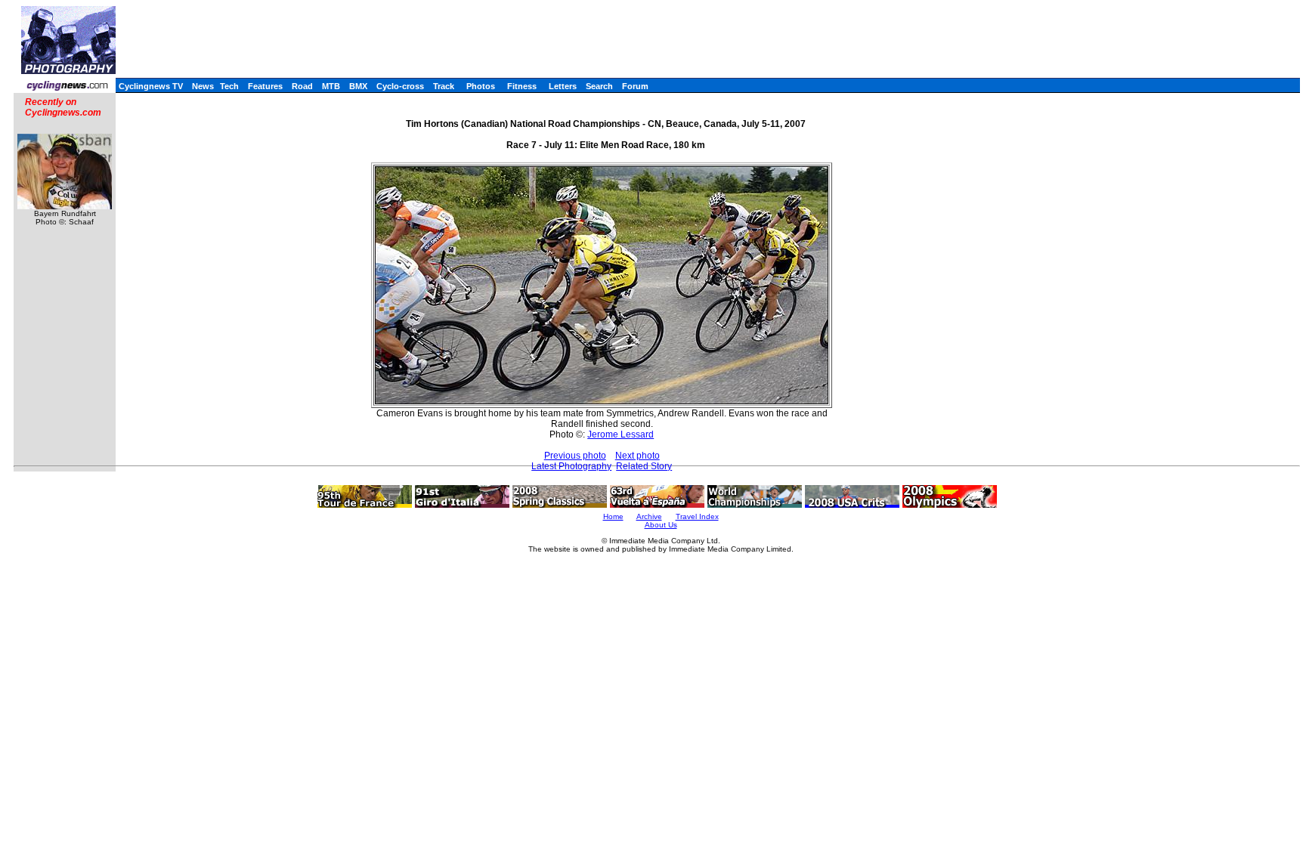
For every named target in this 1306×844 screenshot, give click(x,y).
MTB (331, 86)
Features (265, 86)
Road (302, 86)
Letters (563, 86)
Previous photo (575, 455)
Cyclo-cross (400, 86)
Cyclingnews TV (151, 86)
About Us (661, 525)
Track (443, 86)
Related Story (644, 466)
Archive (649, 516)
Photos (480, 86)
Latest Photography (571, 466)
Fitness (522, 86)
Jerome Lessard (620, 434)
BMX (358, 86)
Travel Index (697, 516)
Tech (229, 86)
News (203, 86)
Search (599, 86)
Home (613, 516)
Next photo (637, 455)
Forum (635, 86)
